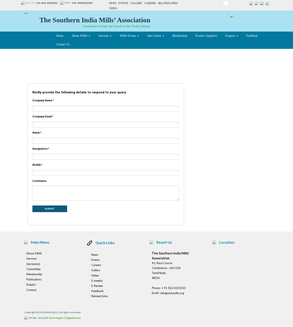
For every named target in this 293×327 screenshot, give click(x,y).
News (112, 3)
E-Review (97, 285)
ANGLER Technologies (51, 317)
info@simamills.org (172, 293)
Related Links (168, 3)
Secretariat (33, 264)
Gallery (136, 3)
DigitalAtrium (73, 317)
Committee (33, 269)
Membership (179, 35)
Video (113, 8)
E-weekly (97, 280)
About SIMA (80, 35)
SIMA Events (128, 35)
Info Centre (154, 35)
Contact (31, 290)
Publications (34, 279)
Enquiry (230, 35)
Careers (150, 3)
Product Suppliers (206, 35)
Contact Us (62, 44)
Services (103, 35)
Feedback (252, 35)
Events (123, 3)
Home (59, 35)
